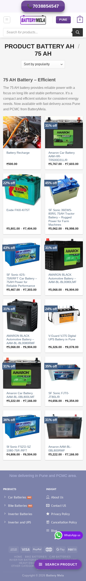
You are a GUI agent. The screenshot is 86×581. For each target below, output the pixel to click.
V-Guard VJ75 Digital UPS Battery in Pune (62, 337)
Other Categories (25, 566)
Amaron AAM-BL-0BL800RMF (59, 448)
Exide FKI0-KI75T (18, 210)
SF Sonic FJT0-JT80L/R (58, 395)
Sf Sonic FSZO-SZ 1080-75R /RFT (18, 448)
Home (18, 556)
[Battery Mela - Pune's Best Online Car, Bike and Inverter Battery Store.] (33, 20)
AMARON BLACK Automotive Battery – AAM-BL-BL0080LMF (62, 278)
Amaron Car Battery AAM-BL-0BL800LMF (20, 395)
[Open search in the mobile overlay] (43, 32)
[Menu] (7, 19)
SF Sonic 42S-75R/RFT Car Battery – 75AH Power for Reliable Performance (21, 280)
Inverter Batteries (24, 559)
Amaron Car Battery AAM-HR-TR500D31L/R (61, 156)
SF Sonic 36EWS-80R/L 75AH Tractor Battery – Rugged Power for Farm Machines (61, 217)
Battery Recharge (18, 152)
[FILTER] (58, 564)
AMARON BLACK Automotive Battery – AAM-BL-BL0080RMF (20, 339)
